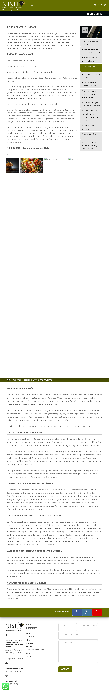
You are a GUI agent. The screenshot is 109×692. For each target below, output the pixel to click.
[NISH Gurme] (21, 165)
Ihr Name (64, 626)
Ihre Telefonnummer (69, 634)
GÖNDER (65, 669)
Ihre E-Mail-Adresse (90, 626)
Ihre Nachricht (67, 643)
